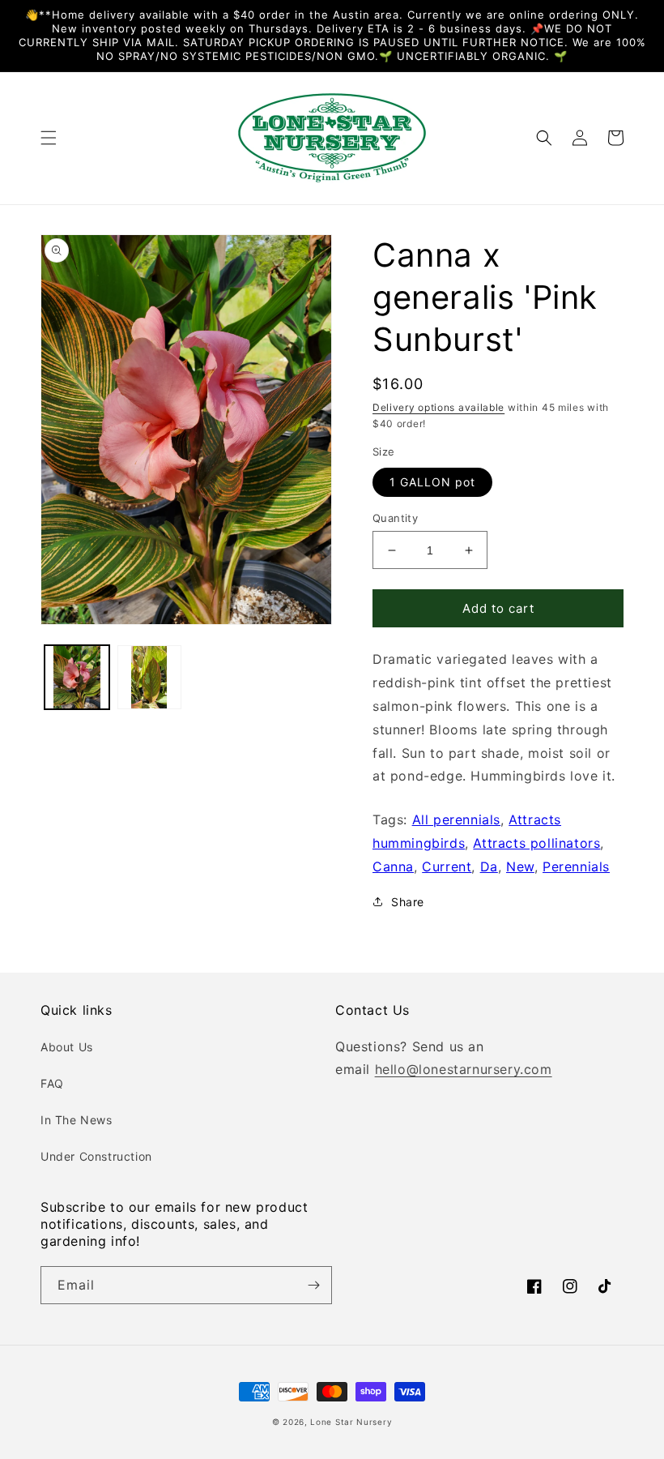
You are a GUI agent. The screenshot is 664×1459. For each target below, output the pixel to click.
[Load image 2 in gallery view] (149, 677)
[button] (48, 138)
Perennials (576, 866)
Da (489, 866)
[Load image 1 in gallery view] (77, 677)
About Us (66, 1047)
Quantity (395, 517)
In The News (76, 1120)
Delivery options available (438, 407)
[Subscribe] (313, 1285)
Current (446, 866)
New (520, 866)
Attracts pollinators (536, 843)
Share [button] (407, 902)
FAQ (52, 1083)
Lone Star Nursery (351, 1422)
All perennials (456, 819)
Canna (393, 866)
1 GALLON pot (432, 482)
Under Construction (96, 1156)
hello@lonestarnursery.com (463, 1069)
